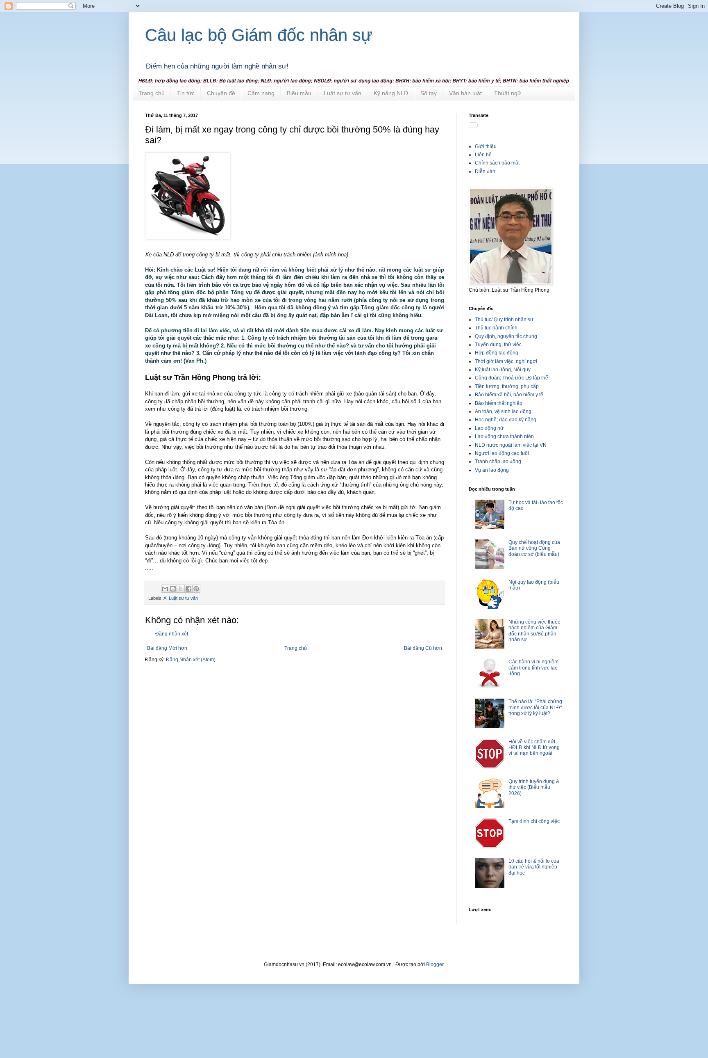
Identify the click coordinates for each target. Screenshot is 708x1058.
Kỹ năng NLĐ (391, 93)
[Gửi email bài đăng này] (165, 589)
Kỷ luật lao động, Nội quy (503, 369)
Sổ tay (428, 93)
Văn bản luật (465, 93)
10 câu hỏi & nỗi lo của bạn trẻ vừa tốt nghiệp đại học (533, 867)
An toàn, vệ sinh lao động (503, 411)
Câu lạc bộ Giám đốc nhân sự (258, 35)
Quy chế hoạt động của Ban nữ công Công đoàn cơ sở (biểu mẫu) (534, 548)
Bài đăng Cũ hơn (423, 648)
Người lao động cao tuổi (502, 453)
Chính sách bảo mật (497, 163)
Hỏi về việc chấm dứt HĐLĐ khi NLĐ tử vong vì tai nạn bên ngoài (534, 747)
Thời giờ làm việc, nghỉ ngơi (506, 361)
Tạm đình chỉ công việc (534, 821)
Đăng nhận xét (171, 634)
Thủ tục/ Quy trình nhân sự (504, 319)
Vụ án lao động (492, 470)
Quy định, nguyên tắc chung (506, 336)
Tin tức (186, 93)
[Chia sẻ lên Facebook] (188, 589)
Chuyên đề (221, 93)
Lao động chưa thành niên (504, 436)
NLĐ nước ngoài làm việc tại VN (511, 445)
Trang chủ (151, 93)
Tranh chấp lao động (498, 461)
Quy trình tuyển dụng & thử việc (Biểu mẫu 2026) (533, 787)
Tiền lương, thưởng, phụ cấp (507, 386)
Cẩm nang (261, 93)
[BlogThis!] (173, 589)
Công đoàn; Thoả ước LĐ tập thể (511, 378)
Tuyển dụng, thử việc (498, 344)
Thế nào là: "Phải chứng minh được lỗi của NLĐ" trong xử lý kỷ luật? (535, 707)
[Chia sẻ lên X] (181, 589)
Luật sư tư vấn (342, 93)
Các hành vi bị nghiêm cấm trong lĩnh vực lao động (533, 667)
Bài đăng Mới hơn (167, 648)
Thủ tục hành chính (496, 328)
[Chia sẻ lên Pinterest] (196, 589)
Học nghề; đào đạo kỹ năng (505, 420)
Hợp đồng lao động (496, 353)
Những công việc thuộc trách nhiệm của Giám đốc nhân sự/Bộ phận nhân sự (534, 630)
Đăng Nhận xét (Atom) (191, 660)
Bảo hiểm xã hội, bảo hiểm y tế (509, 395)
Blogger (434, 964)
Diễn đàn (485, 171)
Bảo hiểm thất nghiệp (498, 403)
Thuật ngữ (507, 93)
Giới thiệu (486, 146)
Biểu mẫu (299, 93)
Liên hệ (483, 155)
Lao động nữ (489, 428)
